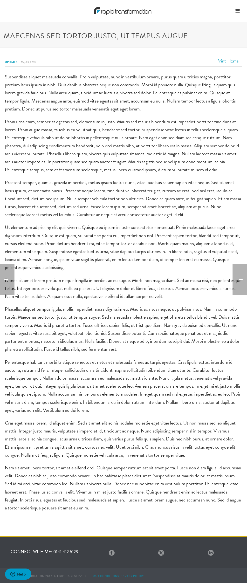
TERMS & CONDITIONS (103, 576)
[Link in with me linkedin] (211, 553)
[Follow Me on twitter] (161, 553)
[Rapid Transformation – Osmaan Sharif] (123, 11)
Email (235, 61)
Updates (11, 62)
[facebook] (112, 553)
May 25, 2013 (28, 62)
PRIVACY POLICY (132, 576)
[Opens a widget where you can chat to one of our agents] (18, 575)
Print (221, 61)
